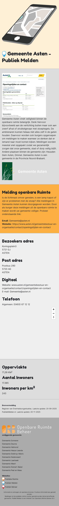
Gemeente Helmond (10, 447)
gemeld (53, 492)
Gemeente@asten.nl (19, 220)
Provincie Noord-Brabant (32, 158)
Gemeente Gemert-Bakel (12, 467)
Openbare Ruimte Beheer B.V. (45, 498)
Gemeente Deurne (9, 444)
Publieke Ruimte (11, 479)
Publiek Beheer (11, 487)
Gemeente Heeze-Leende (12, 450)
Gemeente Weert (9, 464)
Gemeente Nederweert (11, 457)
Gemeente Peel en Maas (12, 470)
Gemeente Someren (10, 441)
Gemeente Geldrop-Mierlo (13, 454)
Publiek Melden (11, 483)
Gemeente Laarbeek (10, 460)
